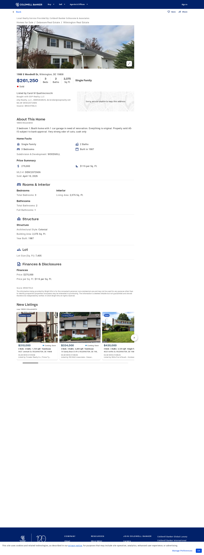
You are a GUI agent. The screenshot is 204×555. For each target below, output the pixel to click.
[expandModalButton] (129, 63)
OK (198, 550)
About (67, 541)
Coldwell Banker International (172, 540)
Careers (127, 541)
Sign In (184, 4)
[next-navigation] (134, 337)
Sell (60, 4)
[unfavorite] (54, 315)
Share (184, 12)
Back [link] (18, 12)
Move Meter (96, 541)
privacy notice (75, 545)
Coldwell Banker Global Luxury (172, 536)
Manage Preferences (182, 550)
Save (173, 12)
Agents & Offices (77, 4)
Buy (49, 4)
